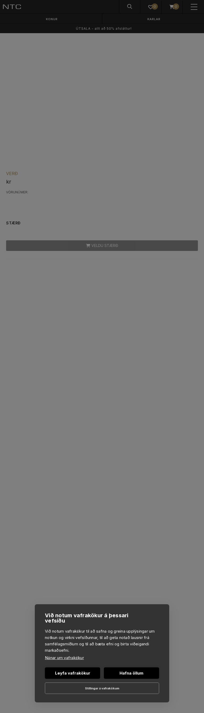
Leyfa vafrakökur (72, 673)
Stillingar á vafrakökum (102, 688)
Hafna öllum (131, 673)
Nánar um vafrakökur (64, 657)
